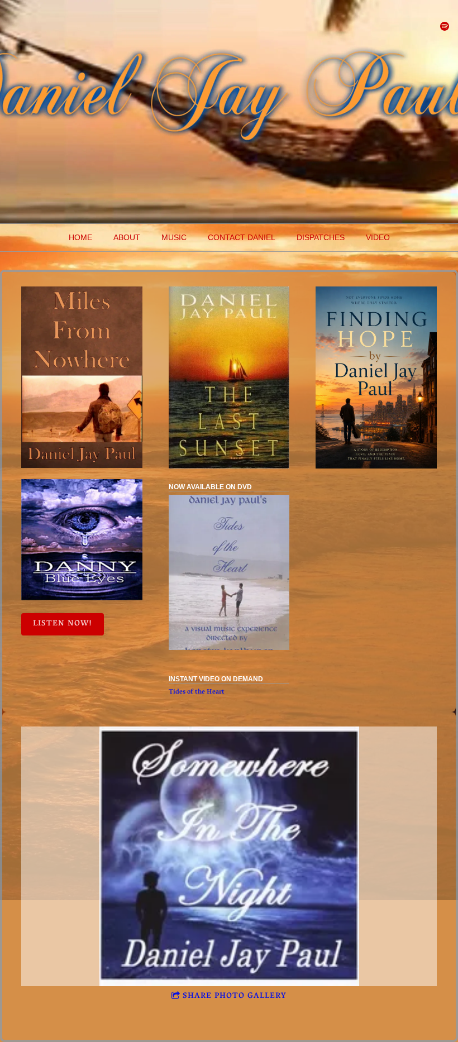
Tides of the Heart (197, 692)
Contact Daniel (241, 237)
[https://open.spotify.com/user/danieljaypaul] (444, 26)
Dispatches (321, 237)
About (126, 237)
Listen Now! (62, 624)
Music (174, 237)
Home (80, 237)
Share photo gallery (235, 996)
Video (378, 237)
